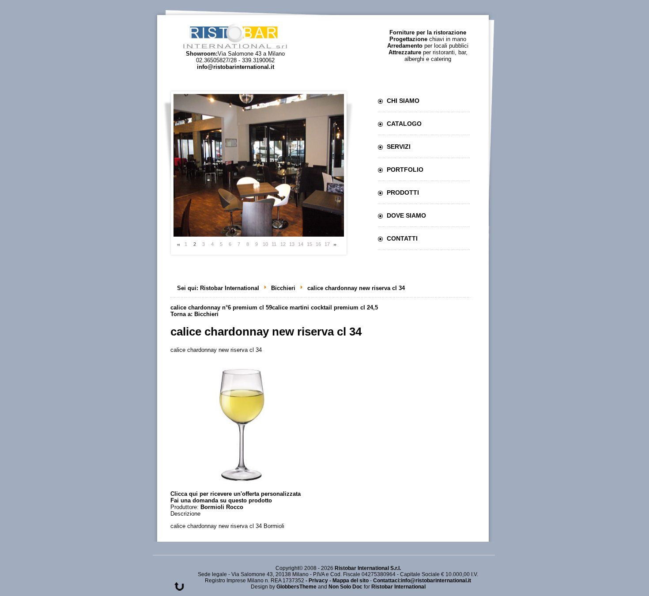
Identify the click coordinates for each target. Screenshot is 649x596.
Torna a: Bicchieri (194, 314)
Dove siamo (406, 215)
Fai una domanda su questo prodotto (221, 500)
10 (265, 244)
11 (274, 244)
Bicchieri (283, 288)
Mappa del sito (350, 580)
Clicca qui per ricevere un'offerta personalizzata (235, 493)
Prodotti (403, 192)
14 (300, 244)
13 (291, 244)
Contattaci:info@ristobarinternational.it (422, 580)
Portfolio (405, 169)
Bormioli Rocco (221, 507)
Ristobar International (229, 288)
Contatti (402, 238)
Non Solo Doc (345, 587)
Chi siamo (403, 100)
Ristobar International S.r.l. (368, 568)
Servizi (399, 146)
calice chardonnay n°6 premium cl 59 (221, 307)
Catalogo (404, 123)
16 (318, 244)
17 (327, 244)
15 (309, 244)
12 (283, 244)
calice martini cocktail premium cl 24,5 (325, 307)
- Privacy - (319, 580)
